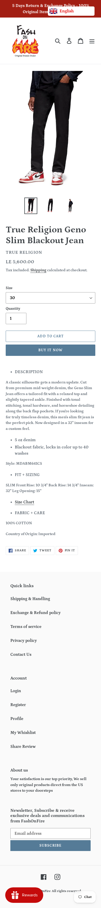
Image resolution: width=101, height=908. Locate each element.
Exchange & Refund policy (35, 612)
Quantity (13, 309)
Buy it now (50, 350)
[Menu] (92, 41)
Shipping (38, 270)
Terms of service (25, 626)
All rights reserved (66, 891)
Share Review (23, 746)
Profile (16, 718)
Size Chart (24, 502)
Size (9, 288)
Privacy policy (23, 640)
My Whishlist (23, 732)
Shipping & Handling (30, 598)
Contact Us (20, 654)
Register (18, 704)
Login (15, 691)
